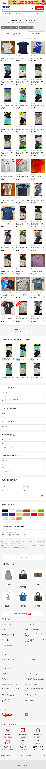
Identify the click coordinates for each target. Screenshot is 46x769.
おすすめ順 (16, 34)
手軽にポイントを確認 (38, 748)
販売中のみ (7, 34)
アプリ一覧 (27, 755)
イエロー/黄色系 (22, 515)
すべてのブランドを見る (23, 613)
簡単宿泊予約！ (38, 736)
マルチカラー (22, 518)
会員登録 (40, 8)
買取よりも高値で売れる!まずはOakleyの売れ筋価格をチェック (13, 533)
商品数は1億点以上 (7, 736)
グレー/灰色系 (22, 511)
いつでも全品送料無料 (22, 736)
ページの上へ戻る (23, 557)
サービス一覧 (5, 755)
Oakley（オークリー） (8, 28)
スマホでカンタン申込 (7, 748)
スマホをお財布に (22, 748)
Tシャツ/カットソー (25, 28)
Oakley (4, 413)
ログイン (30, 8)
